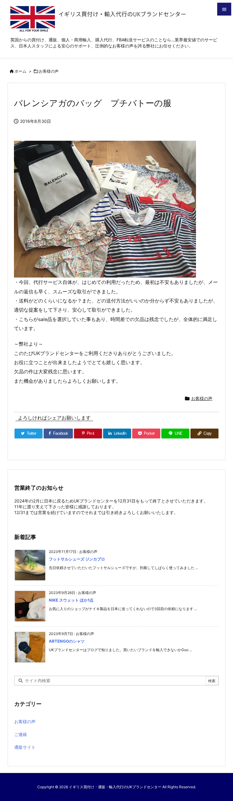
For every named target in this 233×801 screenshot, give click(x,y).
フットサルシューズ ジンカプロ (77, 559)
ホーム (20, 71)
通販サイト (24, 747)
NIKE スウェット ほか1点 (71, 600)
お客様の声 (49, 71)
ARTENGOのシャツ (67, 641)
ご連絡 (20, 734)
